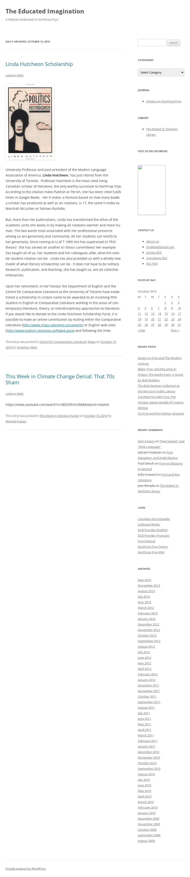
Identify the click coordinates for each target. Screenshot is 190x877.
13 (152, 313)
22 (166, 319)
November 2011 (149, 691)
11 (139, 313)
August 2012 (146, 646)
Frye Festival (146, 541)
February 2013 (148, 613)
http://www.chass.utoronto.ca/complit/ (52, 325)
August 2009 (146, 841)
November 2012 (149, 630)
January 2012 (146, 680)
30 (172, 325)
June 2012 (144, 657)
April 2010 (144, 796)
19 (146, 319)
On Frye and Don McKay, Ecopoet (161, 413)
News (91, 342)
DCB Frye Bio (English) (153, 530)
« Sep (141, 330)
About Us (152, 241)
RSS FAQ (152, 264)
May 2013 (144, 602)
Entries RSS (154, 252)
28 (159, 325)
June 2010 (144, 785)
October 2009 (147, 830)
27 (152, 325)
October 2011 (147, 696)
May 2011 (144, 724)
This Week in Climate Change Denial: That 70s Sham (60, 379)
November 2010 (149, 757)
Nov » (175, 330)
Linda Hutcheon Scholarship (39, 63)
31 (179, 325)
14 (159, 313)
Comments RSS (156, 258)
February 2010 (148, 807)
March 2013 (146, 608)
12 (146, 313)
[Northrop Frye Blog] (152, 214)
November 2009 (149, 824)
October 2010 (147, 763)
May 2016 (144, 580)
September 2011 (149, 702)
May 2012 (144, 663)
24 (179, 319)
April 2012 (144, 669)
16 (172, 313)
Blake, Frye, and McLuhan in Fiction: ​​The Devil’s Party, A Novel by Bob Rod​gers (160, 374)
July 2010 (144, 780)
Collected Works (149, 524)
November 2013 (149, 585)
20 (152, 319)
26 (146, 325)
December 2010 (148, 752)
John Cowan (146, 441)
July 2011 (144, 713)
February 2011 (148, 741)
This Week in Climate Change (59, 416)
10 (179, 308)
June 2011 (144, 719)
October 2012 (147, 635)
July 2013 (144, 596)
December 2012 (148, 624)
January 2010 (146, 813)
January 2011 (146, 746)
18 (139, 319)
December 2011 (148, 685)
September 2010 (149, 768)
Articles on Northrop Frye (163, 101)
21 (159, 319)
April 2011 (144, 730)
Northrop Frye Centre (153, 547)
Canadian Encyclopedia (154, 519)
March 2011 (146, 735)
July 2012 (144, 652)
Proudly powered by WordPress (26, 869)
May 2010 (144, 791)
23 (172, 319)
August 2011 (146, 707)
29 (166, 325)
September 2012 (149, 641)
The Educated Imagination (45, 11)
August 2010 (146, 774)
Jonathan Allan (27, 347)
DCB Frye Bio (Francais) (153, 535)
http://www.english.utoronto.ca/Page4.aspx (39, 330)
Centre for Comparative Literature (63, 342)
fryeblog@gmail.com (160, 247)
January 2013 (146, 619)
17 (179, 313)
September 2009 (149, 835)
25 (139, 325)
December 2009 (148, 818)
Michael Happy (16, 421)
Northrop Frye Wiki (151, 552)
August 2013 (146, 591)
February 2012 (148, 674)
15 (166, 313)
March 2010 (146, 802)
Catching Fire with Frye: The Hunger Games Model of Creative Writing (161, 402)
